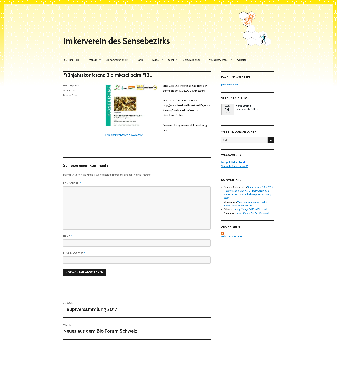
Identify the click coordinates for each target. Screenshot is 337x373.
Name (67, 236)
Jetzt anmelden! (229, 84)
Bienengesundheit (117, 59)
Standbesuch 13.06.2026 (260, 187)
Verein (93, 59)
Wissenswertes (218, 59)
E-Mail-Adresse (74, 253)
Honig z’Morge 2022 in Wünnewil (250, 209)
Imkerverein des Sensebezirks (116, 41)
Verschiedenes (191, 59)
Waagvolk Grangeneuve (233, 166)
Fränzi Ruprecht (71, 85)
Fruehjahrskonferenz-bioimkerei (124, 135)
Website (241, 59)
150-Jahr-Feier (71, 59)
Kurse (155, 59)
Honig (139, 59)
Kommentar (72, 183)
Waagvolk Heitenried (232, 162)
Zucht (171, 59)
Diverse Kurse (70, 95)
